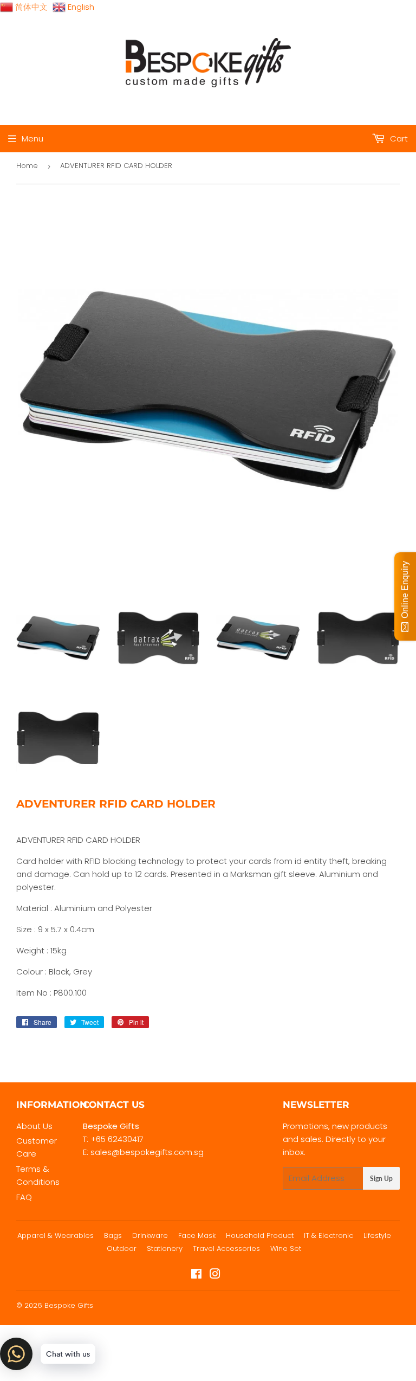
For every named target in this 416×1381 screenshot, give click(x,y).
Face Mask (197, 1235)
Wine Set (285, 1248)
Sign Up (381, 1179)
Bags (113, 1235)
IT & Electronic (328, 1235)
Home (27, 165)
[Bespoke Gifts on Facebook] (196, 1275)
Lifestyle (377, 1235)
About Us (34, 1126)
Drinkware (150, 1235)
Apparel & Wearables (55, 1235)
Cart (398, 138)
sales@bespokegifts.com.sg (147, 1152)
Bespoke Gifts (68, 1305)
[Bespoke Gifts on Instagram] (215, 1275)
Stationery (165, 1248)
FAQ (24, 1197)
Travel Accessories (226, 1248)
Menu (32, 138)
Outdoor (121, 1248)
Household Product (260, 1235)
